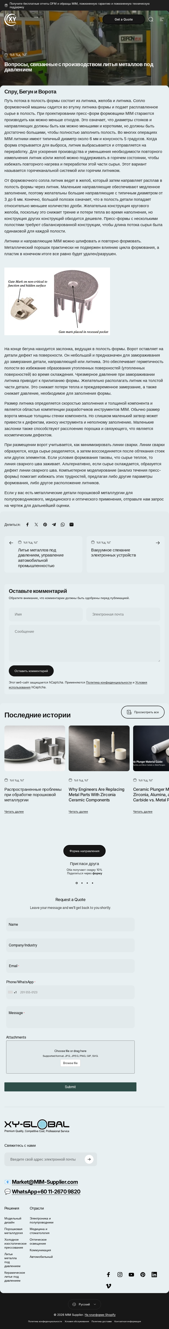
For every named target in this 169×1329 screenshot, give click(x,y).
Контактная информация (127, 1321)
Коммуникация (40, 1250)
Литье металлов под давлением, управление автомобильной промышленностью (41, 557)
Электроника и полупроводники (41, 1220)
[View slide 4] (92, 883)
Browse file (70, 1063)
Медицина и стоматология (40, 1231)
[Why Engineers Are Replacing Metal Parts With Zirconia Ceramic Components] (99, 748)
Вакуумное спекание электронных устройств (113, 552)
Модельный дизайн (12, 1220)
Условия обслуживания (77, 1321)
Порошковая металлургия (13, 1231)
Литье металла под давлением (12, 1260)
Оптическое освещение (38, 1241)
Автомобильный (41, 1256)
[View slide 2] (81, 883)
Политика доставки (102, 1321)
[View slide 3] (87, 883)
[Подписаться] (89, 1159)
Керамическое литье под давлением (14, 1276)
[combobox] (12, 992)
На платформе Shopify (100, 1314)
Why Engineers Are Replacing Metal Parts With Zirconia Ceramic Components (96, 794)
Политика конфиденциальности (109, 682)
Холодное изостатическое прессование (15, 1243)
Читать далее (14, 811)
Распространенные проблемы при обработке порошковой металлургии (32, 794)
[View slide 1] (76, 883)
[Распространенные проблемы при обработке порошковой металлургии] (34, 748)
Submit (70, 1087)
